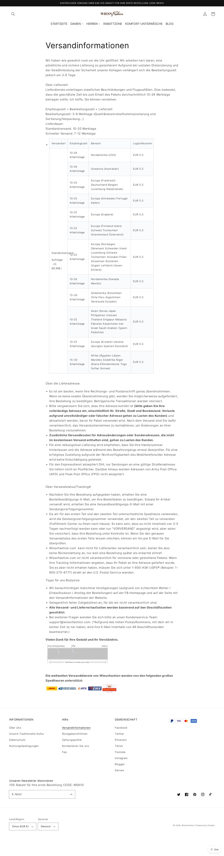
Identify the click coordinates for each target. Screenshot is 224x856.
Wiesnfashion (188, 825)
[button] (13, 14)
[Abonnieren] (71, 794)
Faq (64, 752)
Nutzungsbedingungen (24, 745)
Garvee (119, 770)
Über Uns (15, 727)
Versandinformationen (76, 727)
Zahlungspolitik (72, 739)
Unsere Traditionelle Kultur (26, 733)
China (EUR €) (20, 826)
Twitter (119, 733)
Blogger (120, 764)
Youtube (120, 752)
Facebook (121, 727)
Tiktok (119, 745)
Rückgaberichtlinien (75, 733)
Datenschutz (17, 739)
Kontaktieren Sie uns (75, 745)
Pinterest (121, 739)
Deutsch (46, 826)
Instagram (121, 758)
